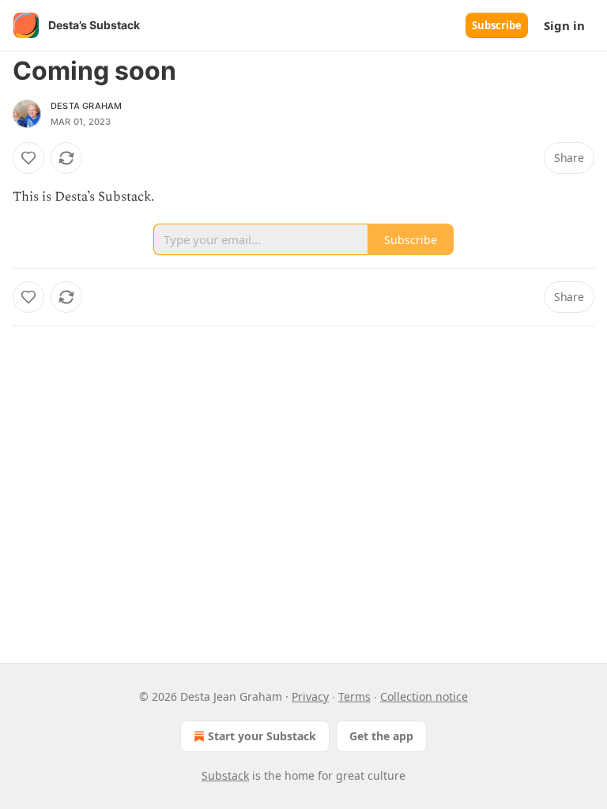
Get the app (381, 735)
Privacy (310, 696)
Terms (354, 696)
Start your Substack (262, 735)
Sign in (564, 25)
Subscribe (497, 25)
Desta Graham (86, 105)
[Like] (28, 158)
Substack (225, 775)
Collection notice (424, 696)
